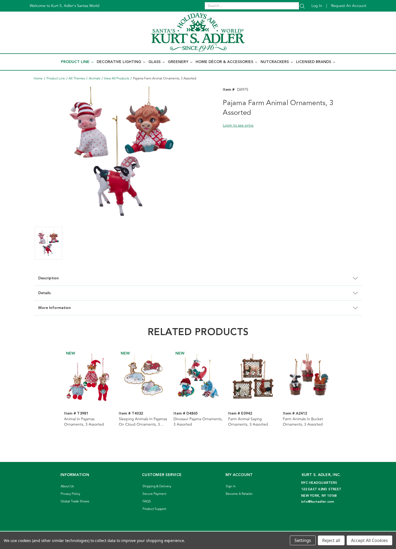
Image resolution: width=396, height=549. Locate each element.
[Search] (302, 6)
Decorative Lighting (119, 62)
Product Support (154, 509)
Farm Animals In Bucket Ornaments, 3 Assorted (303, 421)
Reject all (331, 540)
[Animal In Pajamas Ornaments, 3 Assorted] (88, 378)
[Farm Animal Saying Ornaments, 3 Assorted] (252, 378)
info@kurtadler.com (317, 501)
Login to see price (238, 125)
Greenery (178, 62)
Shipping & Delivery (157, 486)
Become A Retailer (239, 493)
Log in (316, 6)
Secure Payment (154, 493)
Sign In (231, 486)
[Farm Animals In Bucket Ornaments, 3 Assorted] (307, 378)
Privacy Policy (70, 493)
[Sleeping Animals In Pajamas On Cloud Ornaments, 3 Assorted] (143, 378)
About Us (67, 486)
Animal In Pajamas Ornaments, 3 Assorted (84, 421)
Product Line (76, 62)
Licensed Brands (314, 62)
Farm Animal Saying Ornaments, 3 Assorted (248, 421)
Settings (302, 540)
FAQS (147, 501)
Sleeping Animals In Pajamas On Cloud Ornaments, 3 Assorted (143, 421)
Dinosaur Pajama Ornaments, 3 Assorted (198, 421)
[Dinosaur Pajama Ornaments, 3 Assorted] (198, 378)
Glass (155, 62)
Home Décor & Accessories (225, 62)
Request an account (348, 6)
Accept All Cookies (369, 540)
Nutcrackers (275, 62)
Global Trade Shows (75, 501)
